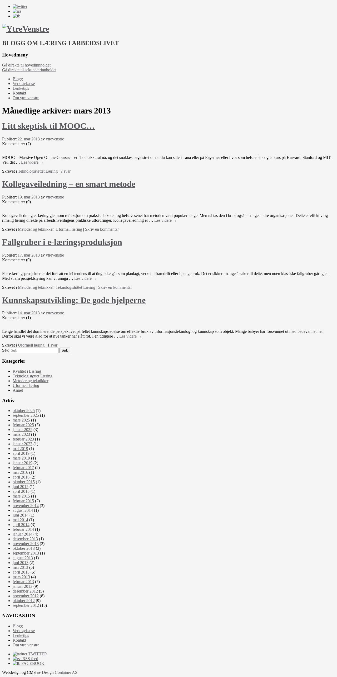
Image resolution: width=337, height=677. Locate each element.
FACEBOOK (32, 663)
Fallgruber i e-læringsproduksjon (62, 242)
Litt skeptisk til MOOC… (48, 126)
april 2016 (21, 477)
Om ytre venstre (26, 98)
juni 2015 (20, 486)
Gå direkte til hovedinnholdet (26, 65)
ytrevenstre (55, 139)
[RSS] (17, 11)
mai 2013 (20, 567)
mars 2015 (21, 496)
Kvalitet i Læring (27, 371)
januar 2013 (22, 586)
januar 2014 (22, 534)
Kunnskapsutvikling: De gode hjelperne (74, 300)
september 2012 (26, 605)
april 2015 (21, 491)
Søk (5, 350)
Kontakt (19, 93)
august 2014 (23, 510)
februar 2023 (23, 439)
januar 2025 (22, 429)
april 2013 (21, 572)
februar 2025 (23, 425)
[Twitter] (20, 6)
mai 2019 (20, 448)
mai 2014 (20, 520)
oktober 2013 (24, 548)
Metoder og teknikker (35, 229)
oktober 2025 (24, 410)
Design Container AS (59, 672)
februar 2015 (23, 501)
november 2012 (26, 596)
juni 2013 (20, 562)
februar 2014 (23, 529)
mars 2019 (21, 458)
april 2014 (21, 524)
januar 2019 (22, 463)
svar (66, 171)
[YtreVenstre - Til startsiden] (25, 29)
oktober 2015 (24, 482)
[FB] (16, 16)
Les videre (32, 162)
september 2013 (26, 553)
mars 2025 (21, 420)
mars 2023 (21, 434)
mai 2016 (20, 472)
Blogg (18, 79)
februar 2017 (23, 467)
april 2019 (21, 453)
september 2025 (26, 415)
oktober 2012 (24, 600)
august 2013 (23, 558)
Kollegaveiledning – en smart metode (68, 184)
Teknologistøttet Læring (38, 171)
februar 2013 (23, 581)
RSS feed (29, 658)
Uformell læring (69, 229)
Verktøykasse (24, 83)
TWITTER (37, 654)
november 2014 (26, 505)
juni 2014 (20, 515)
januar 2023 (22, 444)
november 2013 (26, 543)
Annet (18, 390)
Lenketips (21, 88)
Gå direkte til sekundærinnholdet (29, 70)
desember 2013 (25, 539)
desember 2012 (25, 591)
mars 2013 (21, 577)
